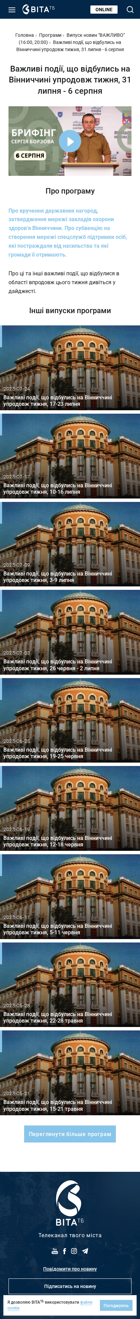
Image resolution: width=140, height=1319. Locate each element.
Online (103, 9)
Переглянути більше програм (70, 1133)
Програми (50, 35)
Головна (24, 35)
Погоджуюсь (116, 1305)
